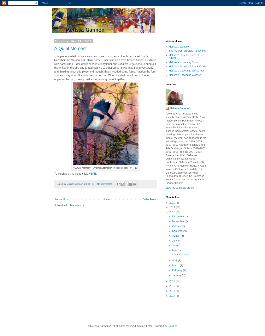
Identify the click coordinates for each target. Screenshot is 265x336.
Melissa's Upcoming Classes (185, 75)
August (176, 235)
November (178, 221)
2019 (172, 207)
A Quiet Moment (70, 48)
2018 (172, 212)
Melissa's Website (179, 46)
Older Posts (149, 199)
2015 (172, 291)
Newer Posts (62, 199)
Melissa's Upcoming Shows (184, 62)
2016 (172, 286)
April (175, 260)
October (177, 226)
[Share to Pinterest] (134, 184)
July (174, 240)
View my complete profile (180, 187)
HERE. (93, 173)
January (177, 275)
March (176, 265)
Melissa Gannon (179, 108)
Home (106, 199)
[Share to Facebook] (130, 184)
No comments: (104, 184)
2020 (172, 202)
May (175, 250)
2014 (172, 295)
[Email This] (119, 184)
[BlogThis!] (122, 184)
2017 (172, 281)
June (175, 245)
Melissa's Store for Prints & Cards (187, 66)
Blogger (172, 326)
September (178, 231)
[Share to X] (126, 184)
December (178, 216)
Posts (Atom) (77, 205)
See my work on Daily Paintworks (187, 50)
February (177, 270)
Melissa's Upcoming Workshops (187, 70)
